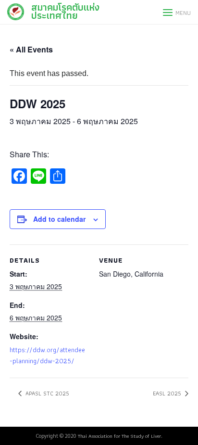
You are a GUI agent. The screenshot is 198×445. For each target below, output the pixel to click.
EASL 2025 (168, 393)
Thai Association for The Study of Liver (119, 436)
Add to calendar (59, 219)
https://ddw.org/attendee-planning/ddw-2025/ (47, 355)
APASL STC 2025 (46, 393)
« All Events (31, 49)
